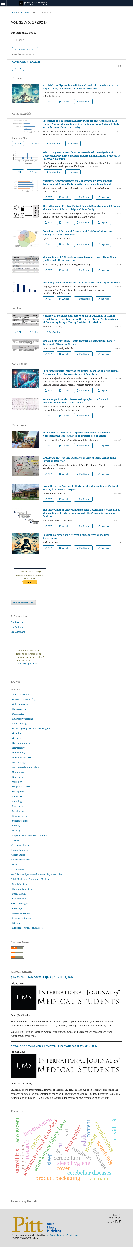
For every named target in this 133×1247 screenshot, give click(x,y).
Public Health (19, 893)
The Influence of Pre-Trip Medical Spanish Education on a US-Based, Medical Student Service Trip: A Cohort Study (81, 207)
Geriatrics (17, 738)
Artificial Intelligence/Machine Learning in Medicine (36, 874)
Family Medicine (20, 884)
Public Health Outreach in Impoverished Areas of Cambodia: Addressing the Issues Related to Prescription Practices (77, 434)
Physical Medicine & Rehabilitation (29, 835)
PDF (19, 68)
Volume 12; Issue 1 (26, 49)
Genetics (16, 733)
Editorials (17, 922)
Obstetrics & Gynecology (24, 699)
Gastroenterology (21, 742)
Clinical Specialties (20, 694)
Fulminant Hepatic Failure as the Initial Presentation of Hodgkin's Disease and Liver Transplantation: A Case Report (81, 372)
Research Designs (19, 903)
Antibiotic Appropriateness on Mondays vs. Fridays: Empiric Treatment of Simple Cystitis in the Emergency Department (77, 182)
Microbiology (19, 762)
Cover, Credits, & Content (26, 61)
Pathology (17, 801)
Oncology (17, 781)
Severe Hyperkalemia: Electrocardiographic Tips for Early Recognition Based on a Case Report (76, 401)
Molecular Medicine (20, 859)
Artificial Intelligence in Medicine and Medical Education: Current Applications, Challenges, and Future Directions (80, 87)
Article (65, 101)
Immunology (18, 752)
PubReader (84, 101)
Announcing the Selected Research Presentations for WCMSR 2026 (54, 1046)
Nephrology (18, 772)
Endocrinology (19, 723)
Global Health (19, 898)
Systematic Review (21, 918)
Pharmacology (18, 869)
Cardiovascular (19, 709)
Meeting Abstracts (20, 845)
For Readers (17, 622)
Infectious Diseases (21, 757)
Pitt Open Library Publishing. (63, 1234)
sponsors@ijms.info (26, 663)
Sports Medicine (20, 820)
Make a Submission (23, 602)
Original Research (21, 786)
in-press (74, 143)
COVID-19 (15, 840)
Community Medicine (23, 888)
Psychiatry (17, 806)
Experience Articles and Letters (27, 927)
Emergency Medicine (22, 718)
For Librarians (18, 631)
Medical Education (20, 849)
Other (14, 864)
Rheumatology (19, 815)
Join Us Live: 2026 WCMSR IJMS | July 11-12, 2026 (42, 977)
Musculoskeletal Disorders (25, 767)
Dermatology (18, 713)
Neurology (17, 776)
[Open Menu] (3, 3)
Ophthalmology (20, 704)
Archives (24, 12)
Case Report (18, 908)
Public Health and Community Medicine (30, 879)
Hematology (18, 747)
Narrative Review (21, 913)
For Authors (17, 626)
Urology (16, 830)
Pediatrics (17, 796)
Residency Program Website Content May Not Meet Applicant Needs (82, 282)
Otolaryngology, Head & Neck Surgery (31, 728)
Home (14, 12)
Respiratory (18, 811)
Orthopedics (18, 791)
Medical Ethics (18, 854)
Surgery (16, 825)
